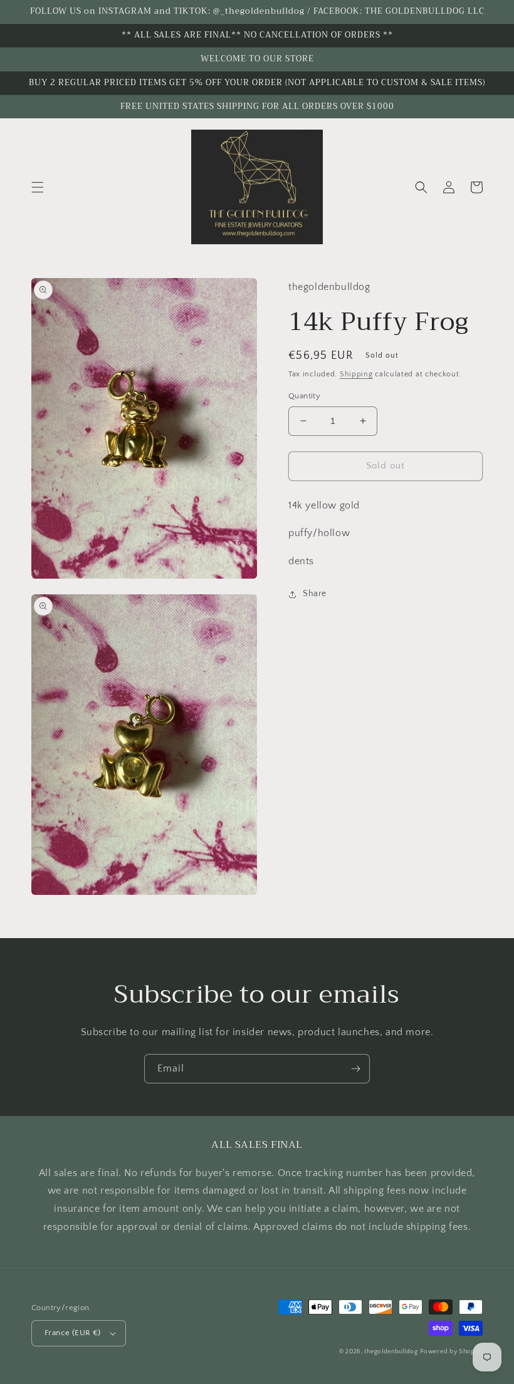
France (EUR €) (73, 1332)
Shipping (356, 374)
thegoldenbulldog (390, 1351)
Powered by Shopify (451, 1351)
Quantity (304, 395)
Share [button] (315, 594)
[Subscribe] (355, 1068)
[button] (37, 187)
